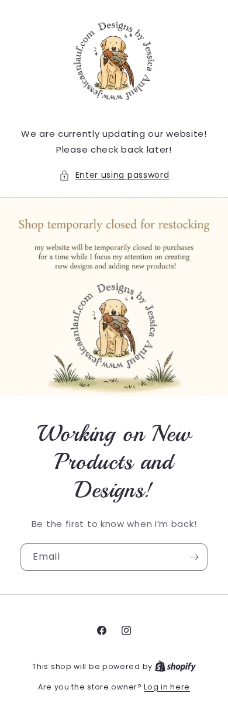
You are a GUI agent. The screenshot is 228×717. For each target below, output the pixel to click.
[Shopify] (175, 666)
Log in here (167, 686)
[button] (114, 175)
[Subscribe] (194, 557)
